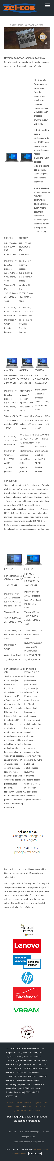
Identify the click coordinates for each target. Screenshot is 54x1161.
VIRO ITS (38, 1149)
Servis (46, 1132)
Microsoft (12, 1132)
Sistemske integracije (29, 1132)
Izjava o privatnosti (32, 1106)
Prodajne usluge (28, 1137)
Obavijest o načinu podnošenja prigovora (24, 1102)
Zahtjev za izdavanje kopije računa (29, 1142)
